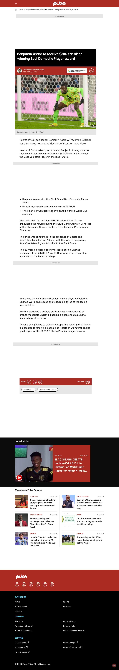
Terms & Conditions (23, 630)
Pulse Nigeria (20, 642)
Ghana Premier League (47, 390)
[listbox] (59, 484)
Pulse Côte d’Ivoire (71, 647)
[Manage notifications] (114, 665)
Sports (21, 10)
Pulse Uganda (21, 652)
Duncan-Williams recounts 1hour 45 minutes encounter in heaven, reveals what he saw (89, 504)
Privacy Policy (69, 621)
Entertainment (36, 515)
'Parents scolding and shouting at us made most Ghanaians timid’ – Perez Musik (42, 522)
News (79, 515)
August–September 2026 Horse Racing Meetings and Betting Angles (89, 540)
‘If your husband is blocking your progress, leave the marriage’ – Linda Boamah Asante (42, 504)
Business (67, 606)
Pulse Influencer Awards (73, 630)
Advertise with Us (22, 626)
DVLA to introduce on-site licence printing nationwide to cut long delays (89, 521)
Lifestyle (34, 496)
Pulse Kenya (20, 647)
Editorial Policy (69, 626)
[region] (59, 484)
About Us (19, 621)
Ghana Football (28, 390)
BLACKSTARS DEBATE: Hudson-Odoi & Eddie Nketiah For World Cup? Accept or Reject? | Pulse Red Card (70, 465)
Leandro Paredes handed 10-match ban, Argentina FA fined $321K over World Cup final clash (43, 541)
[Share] (91, 70)
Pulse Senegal (69, 642)
